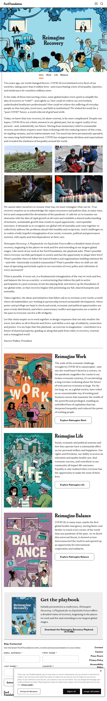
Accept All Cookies (92, 691)
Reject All (71, 691)
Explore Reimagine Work (73, 420)
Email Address (13, 653)
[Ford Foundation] (10, 693)
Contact (99, 647)
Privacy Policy (96, 660)
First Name (50, 653)
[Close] (101, 671)
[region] (59, 682)
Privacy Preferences (28, 691)
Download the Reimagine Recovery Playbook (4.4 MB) (69, 630)
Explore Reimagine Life (72, 484)
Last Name (11, 666)
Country (48, 666)
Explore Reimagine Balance (74, 557)
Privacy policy (27, 684)
